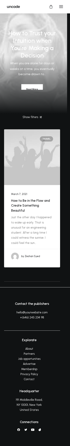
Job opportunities (29, 359)
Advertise (29, 364)
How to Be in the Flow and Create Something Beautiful (30, 205)
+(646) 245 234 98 (32, 317)
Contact (29, 379)
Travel (46, 138)
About (29, 348)
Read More (32, 89)
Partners (29, 354)
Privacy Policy (29, 374)
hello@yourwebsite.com (32, 312)
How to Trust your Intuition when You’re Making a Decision (32, 44)
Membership (29, 369)
